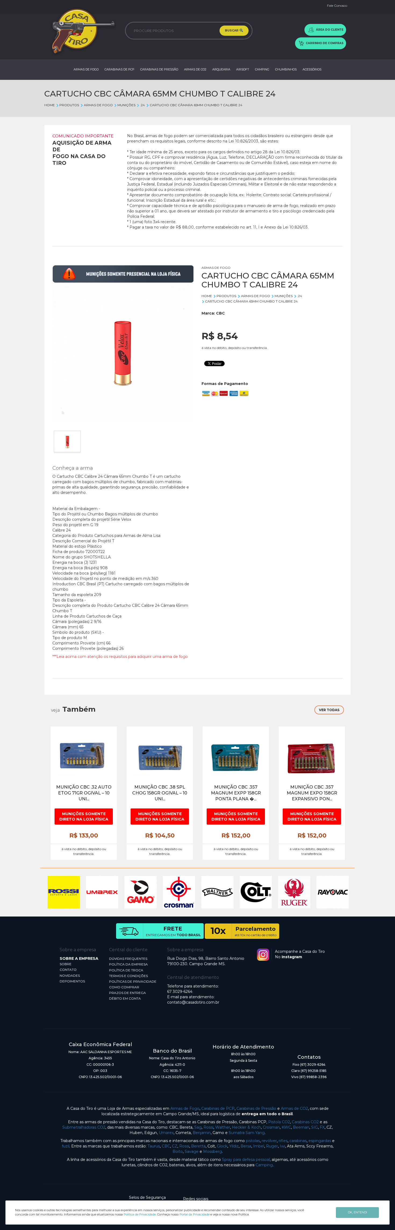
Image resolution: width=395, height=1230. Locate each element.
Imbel (258, 1146)
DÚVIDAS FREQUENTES (128, 959)
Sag (198, 1127)
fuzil (65, 1146)
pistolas (253, 1140)
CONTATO (68, 970)
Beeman (301, 1127)
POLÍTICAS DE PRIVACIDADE (132, 981)
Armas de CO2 (294, 1108)
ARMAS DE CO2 (195, 69)
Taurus (154, 1146)
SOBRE (65, 964)
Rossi (208, 1127)
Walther (222, 1127)
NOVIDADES (70, 976)
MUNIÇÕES (126, 105)
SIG (314, 1127)
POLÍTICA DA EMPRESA (128, 964)
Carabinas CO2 (305, 1122)
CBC (220, 313)
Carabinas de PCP (218, 1108)
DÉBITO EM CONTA (125, 998)
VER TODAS (329, 710)
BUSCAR (232, 30)
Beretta (198, 1146)
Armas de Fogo (184, 1108)
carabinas (298, 1140)
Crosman (271, 1127)
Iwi (282, 1146)
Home (49, 105)
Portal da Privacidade (194, 1214)
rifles (283, 1140)
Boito (178, 1151)
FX (322, 1127)
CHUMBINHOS (286, 69)
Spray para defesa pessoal (246, 1159)
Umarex (166, 1132)
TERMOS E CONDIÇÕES (128, 976)
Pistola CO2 (279, 1122)
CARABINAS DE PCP (119, 69)
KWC (286, 1127)
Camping (264, 1165)
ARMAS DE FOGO (86, 69)
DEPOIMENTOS (72, 981)
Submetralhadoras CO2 (83, 1127)
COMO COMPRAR (124, 987)
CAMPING (262, 69)
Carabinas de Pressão (256, 1108)
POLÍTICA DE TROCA (126, 970)
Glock (222, 1146)
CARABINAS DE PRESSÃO (159, 69)
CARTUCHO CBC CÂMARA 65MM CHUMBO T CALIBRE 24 (196, 105)
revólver (269, 1140)
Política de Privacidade (140, 1214)
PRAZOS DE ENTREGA (127, 993)
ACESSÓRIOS (312, 69)
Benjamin (202, 1132)
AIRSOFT (242, 69)
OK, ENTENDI (357, 1212)
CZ (174, 1146)
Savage (192, 1151)
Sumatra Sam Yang (247, 1132)
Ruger (272, 1146)
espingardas (319, 1140)
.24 (142, 105)
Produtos (69, 105)
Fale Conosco (337, 5)
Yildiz (234, 1146)
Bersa (245, 1146)
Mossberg (212, 1151)
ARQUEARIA (221, 69)
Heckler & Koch (246, 1127)
